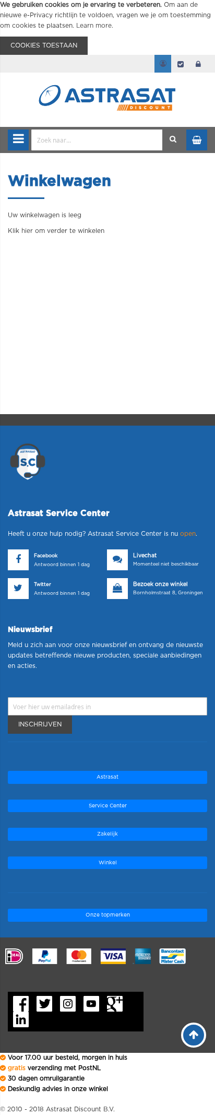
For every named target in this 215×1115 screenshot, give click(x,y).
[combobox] (97, 140)
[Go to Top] (193, 1035)
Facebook (45, 556)
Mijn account (163, 64)
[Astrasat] (107, 79)
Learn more (94, 25)
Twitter (42, 584)
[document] (107, 27)
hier (27, 231)
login (198, 64)
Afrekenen (180, 64)
